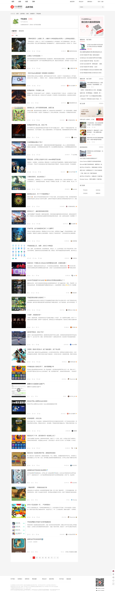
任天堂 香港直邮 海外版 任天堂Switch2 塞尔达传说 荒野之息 (94, 72)
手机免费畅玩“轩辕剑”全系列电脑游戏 (39, 522)
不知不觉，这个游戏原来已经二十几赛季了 (40, 228)
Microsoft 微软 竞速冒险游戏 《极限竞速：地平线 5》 (93, 164)
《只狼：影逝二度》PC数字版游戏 (88, 173)
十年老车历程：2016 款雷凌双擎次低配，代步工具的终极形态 (95, 123)
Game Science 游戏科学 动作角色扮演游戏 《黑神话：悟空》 (95, 161)
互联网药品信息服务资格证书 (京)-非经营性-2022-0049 (42, 586)
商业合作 (81, 1)
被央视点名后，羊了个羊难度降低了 (38, 194)
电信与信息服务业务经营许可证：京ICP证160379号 (35, 585)
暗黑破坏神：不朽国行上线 (35, 90)
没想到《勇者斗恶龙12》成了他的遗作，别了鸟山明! (43, 349)
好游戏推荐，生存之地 (34, 418)
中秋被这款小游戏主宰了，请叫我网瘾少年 (40, 366)
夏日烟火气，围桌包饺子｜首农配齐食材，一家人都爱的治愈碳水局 (95, 131)
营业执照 (56, 586)
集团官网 (72, 1)
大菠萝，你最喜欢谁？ (34, 315)
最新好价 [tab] (82, 39)
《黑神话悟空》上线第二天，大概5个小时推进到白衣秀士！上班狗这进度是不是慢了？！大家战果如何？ (52, 38)
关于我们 (13, 579)
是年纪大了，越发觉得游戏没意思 (37, 211)
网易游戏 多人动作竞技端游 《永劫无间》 (95, 152)
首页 (17, 13)
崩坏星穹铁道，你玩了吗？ (35, 332)
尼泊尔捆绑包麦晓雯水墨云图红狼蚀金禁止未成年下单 (93, 52)
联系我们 (20, 579)
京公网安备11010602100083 (17, 585)
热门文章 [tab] (88, 78)
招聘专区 (27, 579)
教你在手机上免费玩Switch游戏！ (37, 401)
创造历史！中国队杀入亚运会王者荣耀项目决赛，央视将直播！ (47, 263)
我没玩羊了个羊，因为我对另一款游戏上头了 (41, 435)
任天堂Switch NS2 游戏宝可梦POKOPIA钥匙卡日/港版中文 (94, 58)
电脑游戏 (98, 193)
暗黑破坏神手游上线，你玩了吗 (37, 125)
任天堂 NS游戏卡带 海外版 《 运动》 (89, 66)
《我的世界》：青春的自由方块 (37, 487)
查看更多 (101, 78)
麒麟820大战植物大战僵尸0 (36, 384)
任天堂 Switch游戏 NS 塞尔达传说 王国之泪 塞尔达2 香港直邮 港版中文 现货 (95, 45)
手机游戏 (38, 13)
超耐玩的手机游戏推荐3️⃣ (35, 539)
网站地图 (34, 579)
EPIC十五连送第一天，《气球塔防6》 (39, 504)
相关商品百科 (83, 147)
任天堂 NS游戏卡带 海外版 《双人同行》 (90, 60)
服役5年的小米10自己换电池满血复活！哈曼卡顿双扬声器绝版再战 (95, 138)
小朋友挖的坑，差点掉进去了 (36, 176)
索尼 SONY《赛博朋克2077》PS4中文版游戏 (91, 170)
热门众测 (82, 103)
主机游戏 (85, 193)
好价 (20, 1)
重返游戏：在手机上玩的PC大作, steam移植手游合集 (44, 159)
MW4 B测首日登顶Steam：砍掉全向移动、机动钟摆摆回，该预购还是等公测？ (95, 83)
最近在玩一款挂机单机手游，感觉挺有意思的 (41, 453)
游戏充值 (98, 190)
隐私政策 (69, 579)
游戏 (27, 13)
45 (89, 127)
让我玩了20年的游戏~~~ (35, 56)
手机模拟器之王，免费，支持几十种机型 (40, 246)
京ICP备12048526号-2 (51, 585)
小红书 (30, 541)
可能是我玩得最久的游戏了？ (36, 297)
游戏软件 (32, 13)
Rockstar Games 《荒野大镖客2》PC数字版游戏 (92, 179)
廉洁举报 (51, 579)
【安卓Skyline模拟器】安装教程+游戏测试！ (41, 73)
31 (89, 142)
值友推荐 (35, 541)
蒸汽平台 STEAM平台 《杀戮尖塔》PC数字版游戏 (92, 176)
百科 (33, 1)
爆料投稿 (89, 1)
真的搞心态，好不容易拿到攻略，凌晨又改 (40, 107)
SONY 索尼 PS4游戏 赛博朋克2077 (88, 158)
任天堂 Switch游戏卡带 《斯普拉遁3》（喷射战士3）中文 (94, 63)
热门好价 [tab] (88, 39)
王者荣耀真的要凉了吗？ (35, 142)
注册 (102, 1)
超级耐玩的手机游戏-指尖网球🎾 (37, 470)
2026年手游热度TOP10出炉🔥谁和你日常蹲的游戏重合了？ (46, 280)
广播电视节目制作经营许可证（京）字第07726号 (21, 588)
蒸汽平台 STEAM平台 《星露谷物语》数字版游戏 (92, 167)
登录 (99, 1)
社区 (26, 1)
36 (89, 134)
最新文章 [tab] (82, 78)
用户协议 (61, 579)
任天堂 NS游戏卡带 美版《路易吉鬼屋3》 (90, 55)
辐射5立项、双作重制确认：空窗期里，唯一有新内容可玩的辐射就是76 (97, 93)
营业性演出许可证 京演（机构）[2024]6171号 (20, 586)
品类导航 (29, 7)
